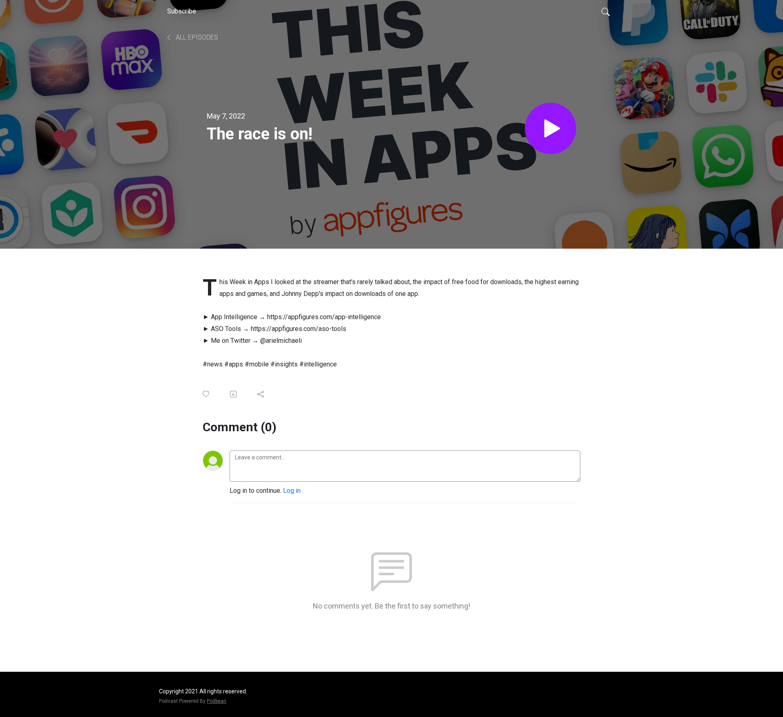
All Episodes (196, 37)
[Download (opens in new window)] (234, 394)
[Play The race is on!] (550, 128)
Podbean (216, 701)
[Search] (605, 11)
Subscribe (181, 11)
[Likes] (206, 394)
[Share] (261, 394)
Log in (292, 490)
